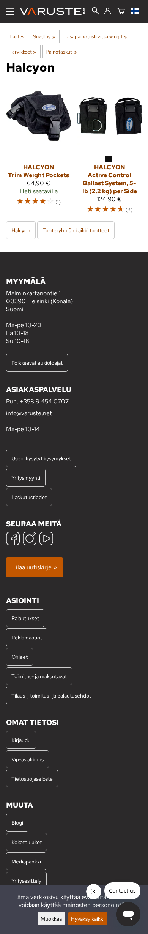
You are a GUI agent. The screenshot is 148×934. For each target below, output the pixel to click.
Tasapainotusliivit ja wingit (96, 36)
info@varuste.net (29, 413)
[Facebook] (13, 539)
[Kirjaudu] (107, 11)
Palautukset (25, 618)
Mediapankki (26, 861)
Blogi (17, 822)
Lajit (16, 36)
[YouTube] (46, 539)
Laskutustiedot (29, 497)
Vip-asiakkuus (27, 759)
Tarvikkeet (22, 51)
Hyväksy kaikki (87, 918)
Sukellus (44, 36)
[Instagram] (29, 539)
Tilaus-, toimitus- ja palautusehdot (51, 695)
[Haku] (95, 11)
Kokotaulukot (26, 842)
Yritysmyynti (25, 477)
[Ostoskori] (121, 11)
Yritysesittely (26, 880)
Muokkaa (51, 918)
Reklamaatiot (26, 637)
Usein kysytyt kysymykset (41, 458)
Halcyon (20, 230)
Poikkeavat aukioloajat (37, 362)
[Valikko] (10, 11)
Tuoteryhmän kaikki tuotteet (76, 230)
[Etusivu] (55, 11)
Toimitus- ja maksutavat (39, 676)
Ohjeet (19, 656)
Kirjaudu (21, 739)
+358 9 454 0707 (44, 401)
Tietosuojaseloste (32, 778)
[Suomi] (136, 11)
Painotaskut (61, 51)
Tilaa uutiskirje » (34, 567)
